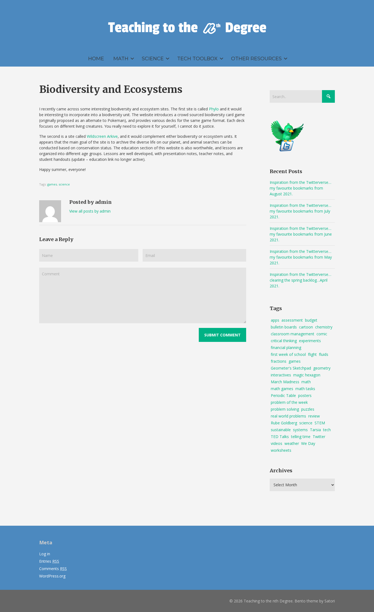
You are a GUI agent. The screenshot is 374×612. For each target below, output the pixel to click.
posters (305, 395)
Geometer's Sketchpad (291, 368)
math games (282, 388)
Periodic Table (283, 395)
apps (275, 320)
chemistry (323, 327)
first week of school (288, 354)
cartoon (306, 327)
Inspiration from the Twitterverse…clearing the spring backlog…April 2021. (300, 280)
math (306, 381)
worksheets (281, 450)
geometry (321, 368)
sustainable (281, 429)
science (64, 184)
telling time (300, 436)
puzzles (307, 409)
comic (322, 333)
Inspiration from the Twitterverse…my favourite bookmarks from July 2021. (300, 211)
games (52, 184)
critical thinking (284, 340)
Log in (44, 553)
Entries (49, 561)
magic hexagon (306, 375)
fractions (278, 361)
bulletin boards (284, 327)
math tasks (305, 388)
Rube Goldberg (284, 422)
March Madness (285, 381)
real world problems (288, 416)
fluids (323, 354)
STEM (320, 422)
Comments (53, 568)
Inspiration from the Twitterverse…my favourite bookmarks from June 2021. (301, 234)
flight (312, 354)
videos (276, 443)
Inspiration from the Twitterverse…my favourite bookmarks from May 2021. (301, 257)
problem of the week (289, 402)
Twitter (319, 436)
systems (300, 429)
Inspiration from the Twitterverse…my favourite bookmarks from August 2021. (300, 188)
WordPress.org (52, 576)
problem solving (285, 409)
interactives (281, 375)
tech (327, 429)
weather (291, 443)
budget (311, 320)
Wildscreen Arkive (102, 136)
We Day (308, 443)
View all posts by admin (90, 211)
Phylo (214, 108)
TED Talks (280, 436)
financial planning (286, 347)
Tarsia (315, 429)
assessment (292, 320)
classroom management (292, 333)
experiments (310, 340)
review (314, 416)
